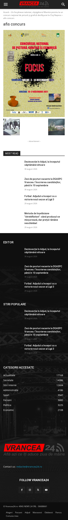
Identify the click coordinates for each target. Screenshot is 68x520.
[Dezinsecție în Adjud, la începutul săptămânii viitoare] (12, 166)
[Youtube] (46, 490)
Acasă (6, 12)
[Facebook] (22, 490)
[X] (38, 490)
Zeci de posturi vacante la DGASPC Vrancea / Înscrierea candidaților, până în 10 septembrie (43, 182)
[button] (5, 4)
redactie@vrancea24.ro (29, 466)
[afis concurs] (34, 73)
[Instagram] (30, 490)
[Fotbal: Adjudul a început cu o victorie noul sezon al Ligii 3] (12, 201)
